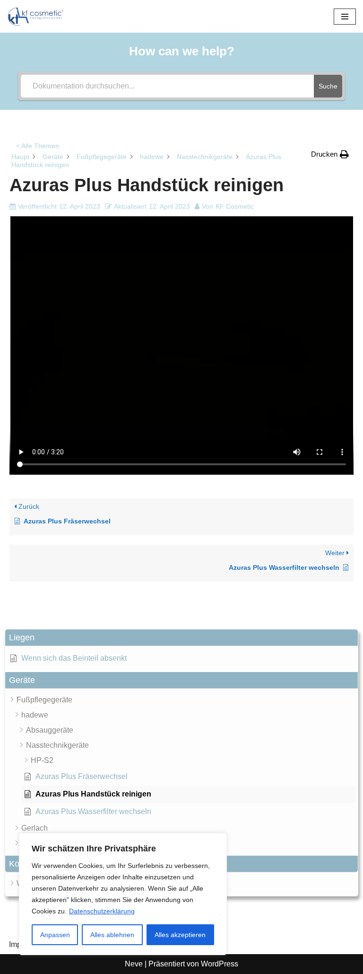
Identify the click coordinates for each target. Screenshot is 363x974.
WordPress (219, 964)
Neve (134, 964)
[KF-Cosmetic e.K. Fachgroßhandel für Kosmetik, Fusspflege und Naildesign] (35, 16)
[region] (123, 894)
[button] (181, 637)
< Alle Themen (37, 146)
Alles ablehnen (112, 935)
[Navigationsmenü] (345, 17)
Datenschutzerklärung (102, 911)
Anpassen (55, 935)
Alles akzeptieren (180, 935)
